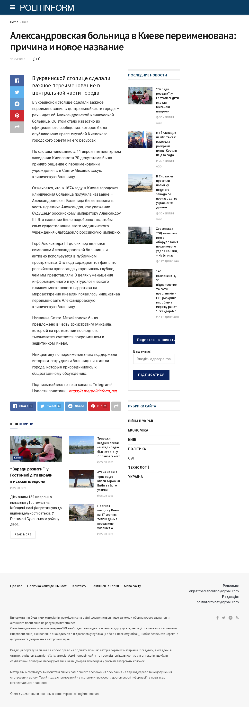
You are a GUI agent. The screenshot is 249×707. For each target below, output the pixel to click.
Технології (138, 467)
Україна (135, 477)
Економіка (138, 430)
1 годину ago (168, 261)
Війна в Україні (141, 421)
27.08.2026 (19, 488)
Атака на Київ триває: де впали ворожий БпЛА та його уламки (108, 481)
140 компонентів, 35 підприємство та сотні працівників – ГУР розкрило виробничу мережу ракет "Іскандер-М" (166, 291)
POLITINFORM (47, 7)
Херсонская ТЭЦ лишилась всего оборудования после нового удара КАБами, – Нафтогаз (167, 242)
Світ (132, 458)
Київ (25, 22)
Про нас (16, 586)
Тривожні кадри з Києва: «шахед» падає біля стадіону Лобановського (109, 447)
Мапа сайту (132, 586)
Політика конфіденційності (47, 586)
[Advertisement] (164, 521)
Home (14, 22)
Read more (23, 534)
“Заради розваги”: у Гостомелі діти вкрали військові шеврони (31, 475)
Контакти (79, 586)
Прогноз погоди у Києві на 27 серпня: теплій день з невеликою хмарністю (108, 517)
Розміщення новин (105, 586)
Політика (137, 449)
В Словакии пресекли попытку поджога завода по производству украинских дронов (166, 191)
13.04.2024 (17, 59)
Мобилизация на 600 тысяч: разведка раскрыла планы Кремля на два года (166, 144)
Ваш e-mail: (142, 351)
